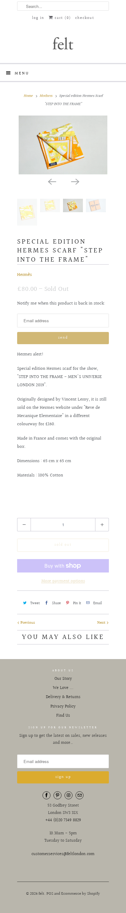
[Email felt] (79, 795)
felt (41, 894)
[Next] (74, 181)
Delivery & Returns (63, 697)
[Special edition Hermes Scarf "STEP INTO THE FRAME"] (63, 145)
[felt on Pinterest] (57, 795)
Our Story (63, 679)
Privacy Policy (63, 706)
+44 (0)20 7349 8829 (63, 820)
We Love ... (63, 688)
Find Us (63, 715)
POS (49, 894)
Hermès (24, 274)
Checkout (84, 18)
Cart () (62, 18)
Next (101, 623)
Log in (38, 18)
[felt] (63, 43)
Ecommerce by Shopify (80, 894)
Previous (27, 623)
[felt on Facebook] (46, 795)
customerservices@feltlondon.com (62, 854)
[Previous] (51, 181)
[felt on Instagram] (68, 795)
